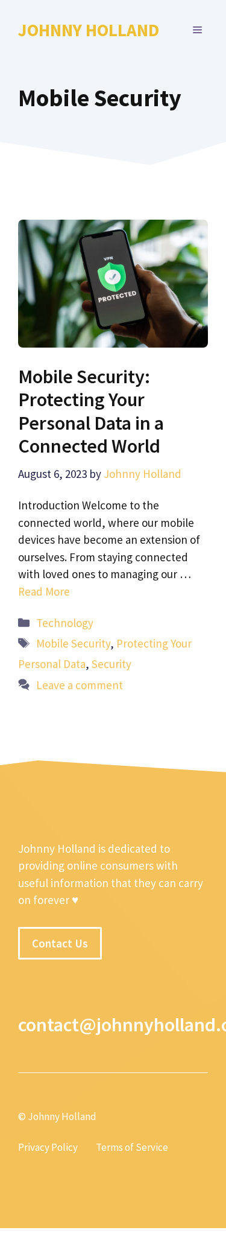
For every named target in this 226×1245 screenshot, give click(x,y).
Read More (44, 591)
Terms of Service (132, 1147)
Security (111, 664)
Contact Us (60, 943)
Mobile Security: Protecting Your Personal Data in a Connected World (91, 411)
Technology (64, 623)
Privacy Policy (48, 1147)
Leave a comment (79, 685)
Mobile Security (73, 643)
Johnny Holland (88, 30)
